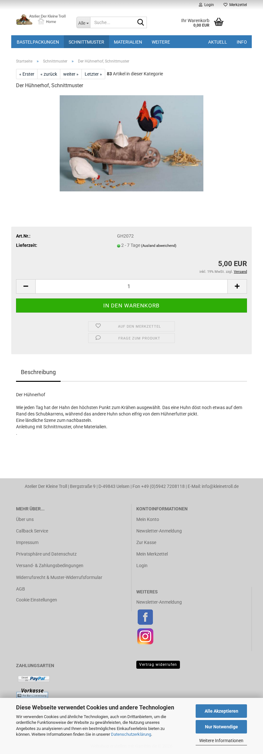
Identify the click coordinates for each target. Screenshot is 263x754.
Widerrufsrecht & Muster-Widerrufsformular (59, 577)
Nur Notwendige (221, 726)
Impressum (27, 542)
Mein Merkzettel (152, 554)
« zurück (48, 74)
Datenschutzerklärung (131, 734)
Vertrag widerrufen (158, 664)
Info (242, 42)
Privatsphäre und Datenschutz (46, 554)
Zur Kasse (146, 542)
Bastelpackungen (38, 42)
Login (142, 565)
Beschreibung (38, 372)
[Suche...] (141, 23)
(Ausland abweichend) (158, 246)
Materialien (128, 42)
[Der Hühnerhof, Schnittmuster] (132, 143)
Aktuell (217, 42)
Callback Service (32, 530)
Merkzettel (237, 5)
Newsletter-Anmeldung (159, 530)
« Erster (26, 74)
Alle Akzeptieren (221, 711)
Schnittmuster (86, 42)
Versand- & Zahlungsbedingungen (49, 565)
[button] (25, 286)
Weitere (161, 42)
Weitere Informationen (221, 740)
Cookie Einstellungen (36, 599)
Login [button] (208, 5)
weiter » (71, 74)
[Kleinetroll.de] (41, 19)
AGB (20, 588)
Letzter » (93, 74)
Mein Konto (147, 519)
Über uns (25, 519)
